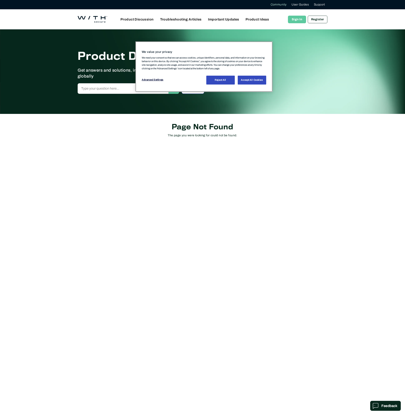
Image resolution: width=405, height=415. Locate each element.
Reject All (220, 80)
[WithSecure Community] (92, 19)
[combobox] (123, 88)
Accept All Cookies (252, 80)
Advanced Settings (152, 80)
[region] (204, 66)
